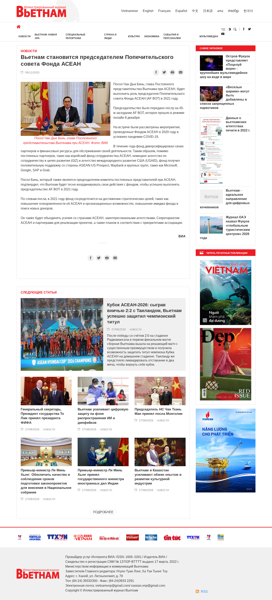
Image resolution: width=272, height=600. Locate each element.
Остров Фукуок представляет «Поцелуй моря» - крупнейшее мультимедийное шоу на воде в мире (225, 67)
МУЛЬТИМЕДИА (209, 36)
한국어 (248, 11)
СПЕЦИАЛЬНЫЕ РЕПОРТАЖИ (75, 36)
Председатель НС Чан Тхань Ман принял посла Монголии (158, 411)
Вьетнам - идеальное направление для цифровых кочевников (225, 199)
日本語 (208, 11)
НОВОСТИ (25, 36)
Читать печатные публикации (227, 253)
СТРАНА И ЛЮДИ (110, 36)
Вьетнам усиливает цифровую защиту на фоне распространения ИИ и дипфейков (103, 415)
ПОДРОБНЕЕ (103, 512)
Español (181, 11)
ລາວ (220, 11)
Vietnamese (129, 11)
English (148, 11)
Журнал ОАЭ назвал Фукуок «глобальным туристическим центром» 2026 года (225, 227)
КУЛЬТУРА (134, 36)
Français (164, 11)
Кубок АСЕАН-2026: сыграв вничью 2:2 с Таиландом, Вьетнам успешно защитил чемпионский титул (144, 313)
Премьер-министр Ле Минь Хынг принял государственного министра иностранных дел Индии (101, 476)
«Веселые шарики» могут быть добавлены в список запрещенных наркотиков (224, 97)
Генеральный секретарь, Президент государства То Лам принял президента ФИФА (42, 415)
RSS (204, 591)
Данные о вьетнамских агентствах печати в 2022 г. (238, 124)
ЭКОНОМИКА (151, 36)
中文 (195, 11)
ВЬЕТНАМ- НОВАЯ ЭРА (46, 36)
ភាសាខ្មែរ (233, 11)
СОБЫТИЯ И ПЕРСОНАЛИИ (172, 36)
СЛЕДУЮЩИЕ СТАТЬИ (39, 292)
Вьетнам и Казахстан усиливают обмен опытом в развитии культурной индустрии (158, 476)
